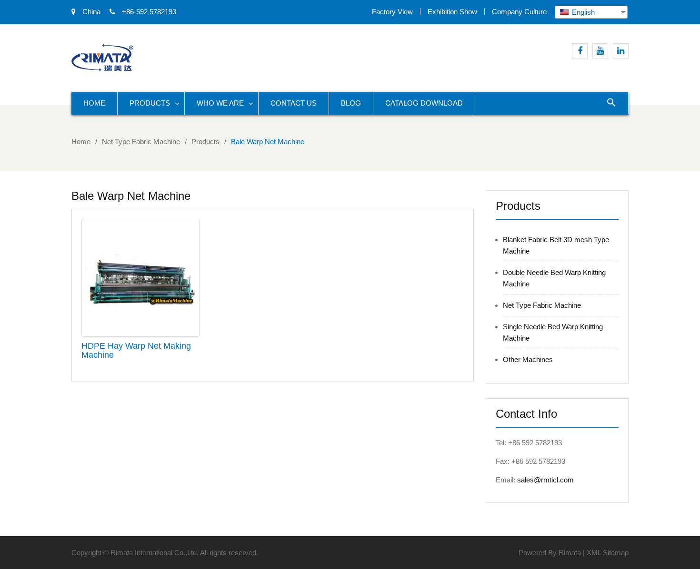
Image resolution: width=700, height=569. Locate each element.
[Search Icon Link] (612, 103)
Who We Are (220, 103)
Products (150, 103)
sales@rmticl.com (545, 480)
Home (94, 103)
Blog (351, 103)
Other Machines (528, 359)
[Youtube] (600, 51)
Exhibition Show (452, 11)
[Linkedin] (621, 51)
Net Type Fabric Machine (542, 305)
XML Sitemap (608, 553)
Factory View (392, 11)
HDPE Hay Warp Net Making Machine (136, 350)
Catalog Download (424, 103)
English (582, 12)
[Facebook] (580, 51)
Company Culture (519, 11)
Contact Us (293, 103)
